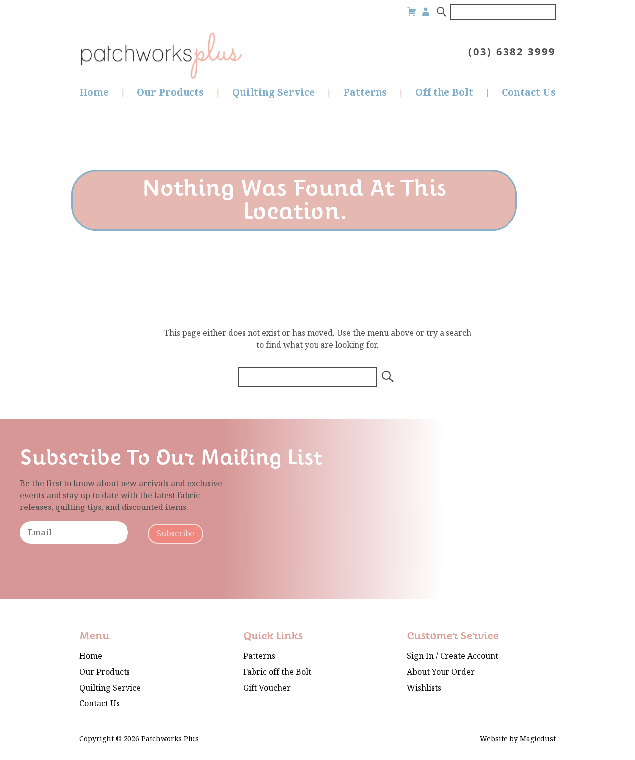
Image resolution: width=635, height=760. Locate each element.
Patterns (365, 92)
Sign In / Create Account (452, 656)
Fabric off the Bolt (277, 672)
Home (94, 92)
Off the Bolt (444, 92)
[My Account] (425, 11)
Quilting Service (273, 92)
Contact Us (529, 92)
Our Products (170, 92)
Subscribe (175, 533)
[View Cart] (411, 11)
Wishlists (424, 688)
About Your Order (441, 672)
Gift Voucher (267, 688)
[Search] (442, 12)
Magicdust (538, 739)
